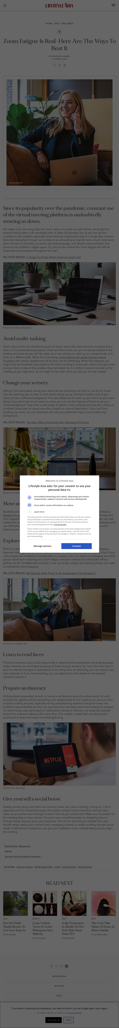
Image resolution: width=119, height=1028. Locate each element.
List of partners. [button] (60, 524)
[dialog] (59, 514)
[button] (59, 512)
